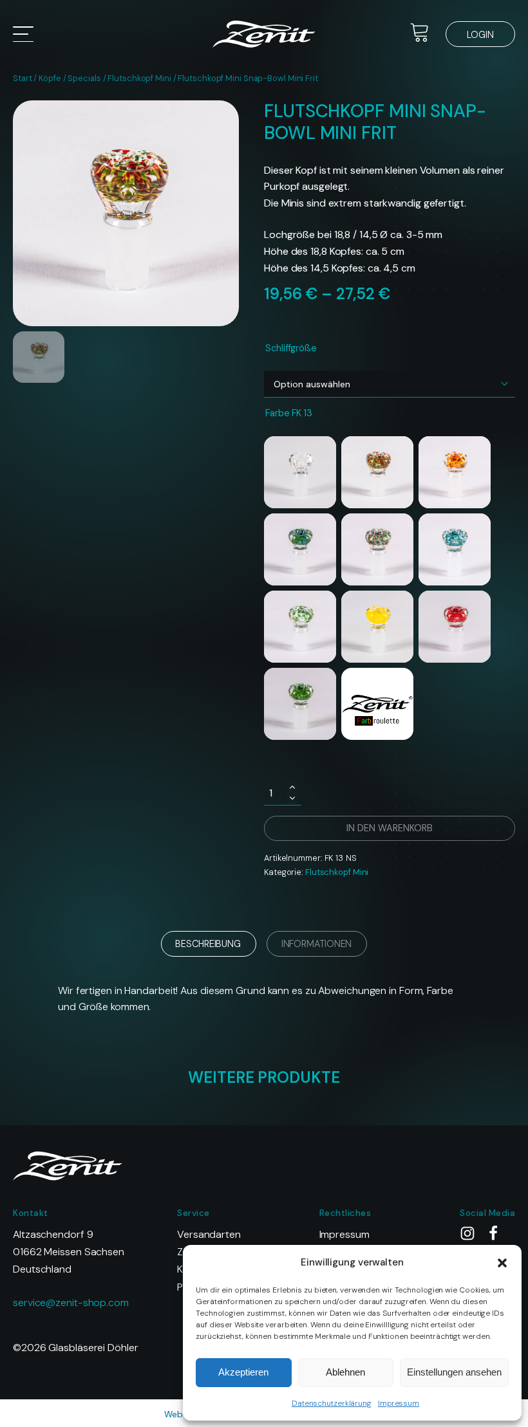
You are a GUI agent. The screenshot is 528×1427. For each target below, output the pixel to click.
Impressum (398, 1403)
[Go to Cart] (420, 34)
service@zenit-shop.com (71, 1302)
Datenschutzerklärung (332, 1403)
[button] (502, 1263)
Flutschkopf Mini (139, 78)
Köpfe (50, 78)
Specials (84, 78)
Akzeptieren (243, 1372)
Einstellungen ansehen (454, 1372)
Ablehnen (345, 1372)
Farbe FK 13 (288, 413)
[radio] (300, 472)
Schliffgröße (291, 348)
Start (22, 78)
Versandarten (209, 1234)
